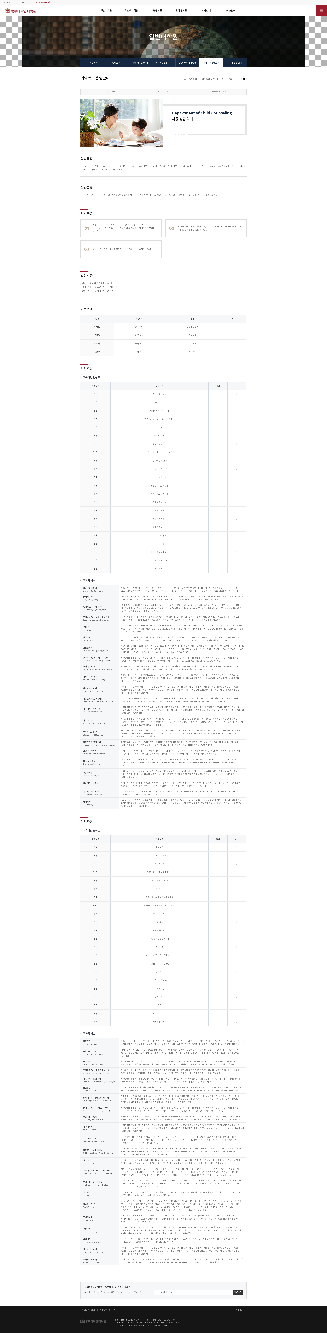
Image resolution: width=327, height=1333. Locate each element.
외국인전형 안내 (235, 63)
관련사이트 (238, 1310)
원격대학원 (181, 10)
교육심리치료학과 (163, 92)
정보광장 (231, 10)
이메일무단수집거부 (108, 1310)
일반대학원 (106, 10)
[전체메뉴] (321, 10)
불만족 (123, 1292)
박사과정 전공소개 (140, 63)
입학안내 (116, 63)
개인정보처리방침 (87, 1310)
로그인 (24, 2)
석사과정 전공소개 (163, 63)
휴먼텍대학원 (131, 10)
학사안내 (206, 10)
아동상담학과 (227, 79)
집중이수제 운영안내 (187, 63)
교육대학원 (156, 10)
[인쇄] (244, 78)
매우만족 (91, 1292)
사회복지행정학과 (218, 92)
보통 (113, 1292)
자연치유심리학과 (108, 92)
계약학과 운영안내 (211, 63)
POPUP (43, 2)
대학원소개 (92, 63)
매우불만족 (136, 1292)
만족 (103, 1292)
